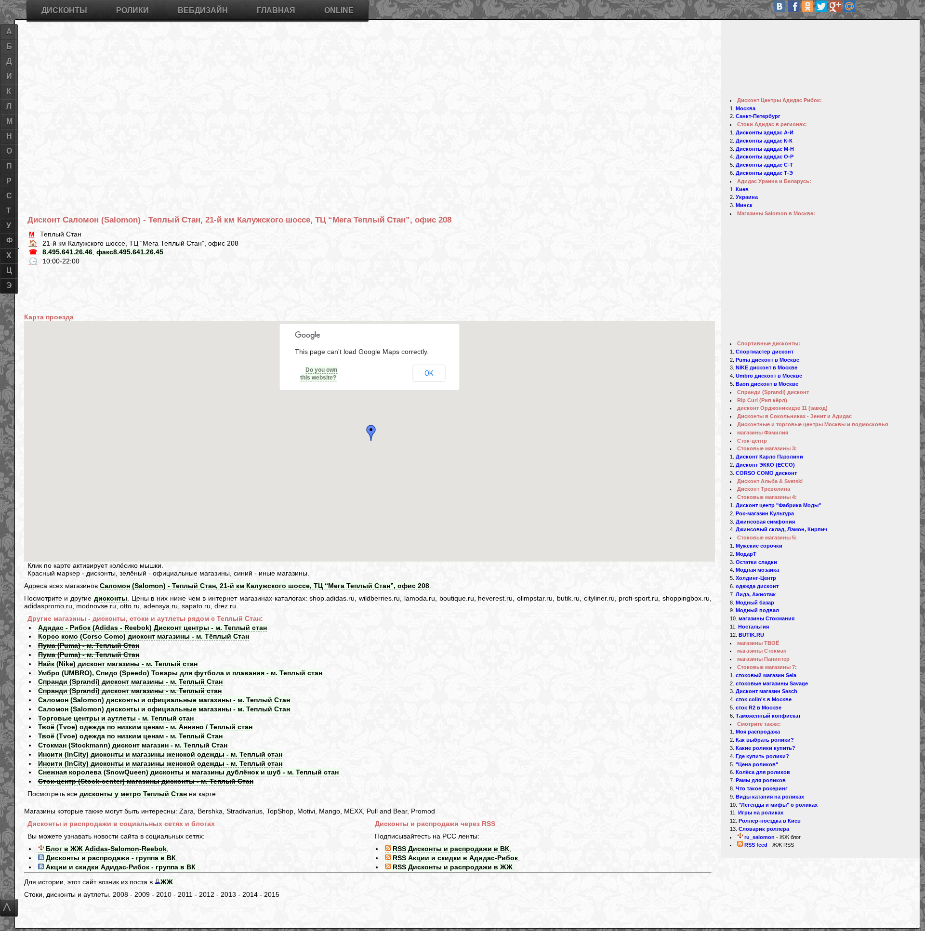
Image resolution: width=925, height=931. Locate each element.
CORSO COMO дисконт (766, 473)
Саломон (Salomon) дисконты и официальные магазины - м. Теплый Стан (164, 700)
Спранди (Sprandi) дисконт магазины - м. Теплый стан (130, 691)
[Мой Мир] (849, 6)
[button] (372, 433)
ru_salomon (759, 837)
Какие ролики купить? (765, 748)
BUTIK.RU (751, 635)
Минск (744, 205)
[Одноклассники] (807, 6)
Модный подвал (757, 610)
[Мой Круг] (891, 6)
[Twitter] (821, 6)
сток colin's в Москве (764, 699)
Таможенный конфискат (768, 716)
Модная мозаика (757, 570)
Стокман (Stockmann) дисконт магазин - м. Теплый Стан (132, 745)
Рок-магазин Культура (765, 513)
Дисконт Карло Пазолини (769, 456)
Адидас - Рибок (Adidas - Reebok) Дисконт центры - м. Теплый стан (152, 627)
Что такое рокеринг (762, 788)
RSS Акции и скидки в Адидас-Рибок (454, 858)
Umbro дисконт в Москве (769, 376)
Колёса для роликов (763, 772)
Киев (742, 189)
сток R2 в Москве (758, 707)
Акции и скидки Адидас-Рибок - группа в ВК (121, 867)
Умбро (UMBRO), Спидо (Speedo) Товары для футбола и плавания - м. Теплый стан (180, 673)
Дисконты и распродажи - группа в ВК (110, 858)
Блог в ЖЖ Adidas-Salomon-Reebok (105, 848)
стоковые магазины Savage (772, 683)
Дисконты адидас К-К (764, 141)
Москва (745, 108)
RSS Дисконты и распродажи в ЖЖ (452, 867)
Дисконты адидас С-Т (764, 165)
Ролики (132, 10)
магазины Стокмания (766, 618)
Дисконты (64, 10)
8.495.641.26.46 (67, 252)
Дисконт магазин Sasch (766, 691)
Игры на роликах (760, 812)
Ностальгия (753, 626)
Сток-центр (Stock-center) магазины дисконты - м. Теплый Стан (145, 781)
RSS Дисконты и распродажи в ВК (450, 848)
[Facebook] (793, 6)
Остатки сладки (756, 562)
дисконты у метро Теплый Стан (133, 794)
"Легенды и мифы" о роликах (778, 805)
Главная (276, 10)
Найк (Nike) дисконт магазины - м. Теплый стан (118, 664)
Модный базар (755, 602)
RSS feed (755, 845)
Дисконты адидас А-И (764, 132)
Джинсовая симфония (765, 522)
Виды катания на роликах (770, 797)
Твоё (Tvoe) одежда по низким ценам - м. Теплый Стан (130, 736)
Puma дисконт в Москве (767, 360)
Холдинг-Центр (756, 578)
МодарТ (746, 554)
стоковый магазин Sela (766, 675)
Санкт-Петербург (758, 116)
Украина (747, 197)
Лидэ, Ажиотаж (756, 594)
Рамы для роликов (761, 780)
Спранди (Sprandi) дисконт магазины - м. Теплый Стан (130, 681)
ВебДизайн (203, 10)
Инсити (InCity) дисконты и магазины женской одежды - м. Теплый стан (160, 754)
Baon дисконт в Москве (767, 384)
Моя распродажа (758, 731)
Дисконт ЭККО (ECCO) (765, 465)
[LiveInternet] (877, 6)
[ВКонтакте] (779, 6)
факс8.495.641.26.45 (129, 252)
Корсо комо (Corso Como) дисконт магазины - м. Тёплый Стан (143, 636)
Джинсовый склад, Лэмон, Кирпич (781, 529)
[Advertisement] (316, 96)
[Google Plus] (835, 6)
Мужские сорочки (759, 546)
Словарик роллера (764, 829)
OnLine (339, 10)
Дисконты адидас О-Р (764, 156)
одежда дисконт (757, 586)
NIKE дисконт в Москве (766, 367)
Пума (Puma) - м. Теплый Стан (88, 645)
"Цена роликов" (757, 764)
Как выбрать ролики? (765, 740)
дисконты (110, 598)
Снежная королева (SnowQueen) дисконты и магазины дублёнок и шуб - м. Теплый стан (188, 772)
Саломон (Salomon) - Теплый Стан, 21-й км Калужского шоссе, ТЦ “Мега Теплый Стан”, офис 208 (264, 586)
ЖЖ (166, 882)
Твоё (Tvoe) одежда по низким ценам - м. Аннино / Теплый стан (145, 727)
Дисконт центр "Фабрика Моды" (778, 505)
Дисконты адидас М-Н (765, 149)
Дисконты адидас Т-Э (764, 173)
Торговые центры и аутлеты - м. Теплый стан (116, 718)
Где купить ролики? (762, 756)
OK (428, 373)
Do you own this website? (318, 374)
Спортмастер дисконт (764, 351)
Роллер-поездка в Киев (770, 821)
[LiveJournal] (863, 6)
